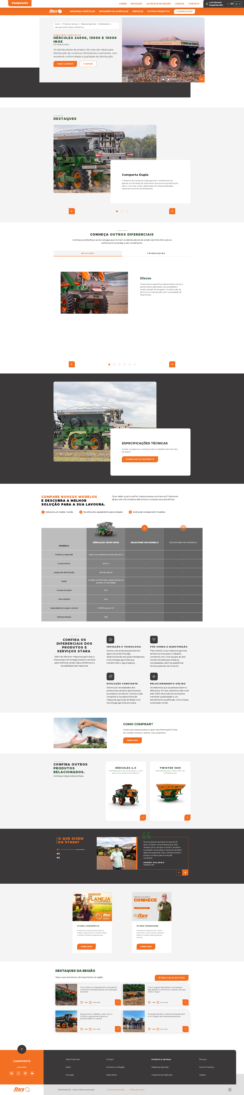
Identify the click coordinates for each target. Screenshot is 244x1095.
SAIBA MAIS (86, 946)
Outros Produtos (206, 1067)
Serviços (203, 1059)
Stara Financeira (73, 1059)
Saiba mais (132, 740)
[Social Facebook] (11, 1073)
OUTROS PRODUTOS (158, 11)
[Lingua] (238, 3)
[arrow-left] (125, 79)
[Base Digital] (230, 1090)
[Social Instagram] (18, 1073)
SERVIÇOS (137, 11)
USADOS (179, 4)
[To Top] (21, 1049)
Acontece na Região (115, 1067)
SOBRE (123, 4)
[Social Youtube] (32, 1073)
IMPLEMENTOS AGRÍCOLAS (113, 11)
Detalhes (87, 253)
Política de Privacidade (116, 1090)
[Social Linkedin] (25, 1073)
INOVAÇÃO (136, 4)
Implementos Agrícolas (161, 1075)
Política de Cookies (137, 1090)
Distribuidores (104, 24)
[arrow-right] (202, 79)
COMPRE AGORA (185, 11)
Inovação (70, 1075)
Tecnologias (156, 253)
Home (57, 24)
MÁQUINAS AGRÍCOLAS (82, 11)
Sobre (68, 1067)
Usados (202, 1075)
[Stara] (55, 11)
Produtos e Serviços (70, 24)
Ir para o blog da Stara (171, 978)
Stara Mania (111, 1075)
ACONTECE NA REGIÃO (158, 4)
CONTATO (193, 4)
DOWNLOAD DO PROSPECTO (140, 459)
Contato (110, 1059)
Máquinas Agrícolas (88, 24)
